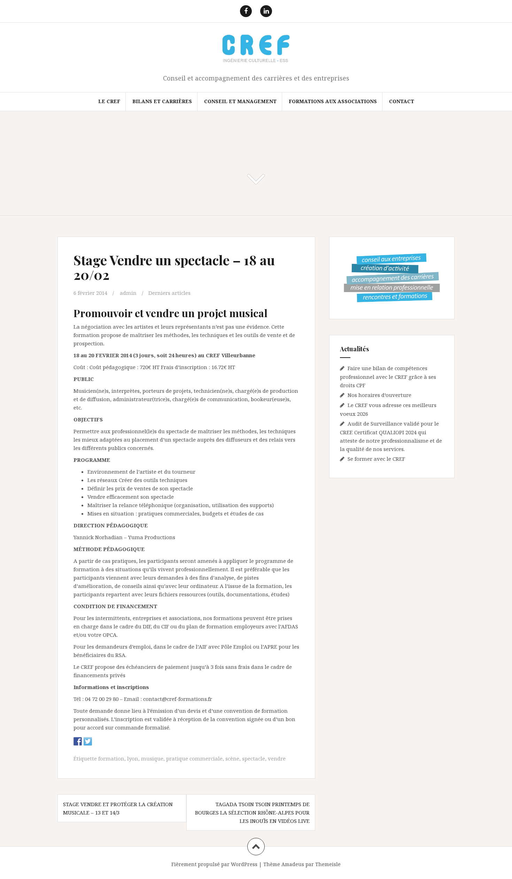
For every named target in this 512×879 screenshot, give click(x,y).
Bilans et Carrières (162, 101)
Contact (401, 101)
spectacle (253, 758)
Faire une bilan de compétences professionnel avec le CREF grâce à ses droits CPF (388, 377)
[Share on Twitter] (88, 741)
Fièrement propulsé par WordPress (214, 864)
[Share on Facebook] (77, 741)
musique (152, 758)
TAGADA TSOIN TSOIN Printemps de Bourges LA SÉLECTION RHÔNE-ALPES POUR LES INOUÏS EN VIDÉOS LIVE (252, 812)
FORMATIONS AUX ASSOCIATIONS (333, 101)
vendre (277, 758)
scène (232, 758)
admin (128, 292)
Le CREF (109, 101)
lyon (132, 758)
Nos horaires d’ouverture (379, 394)
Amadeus (292, 864)
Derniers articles (169, 292)
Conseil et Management (240, 101)
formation (111, 758)
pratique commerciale (194, 758)
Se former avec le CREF (376, 458)
